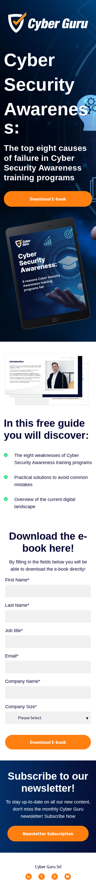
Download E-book (48, 199)
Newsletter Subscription (48, 834)
